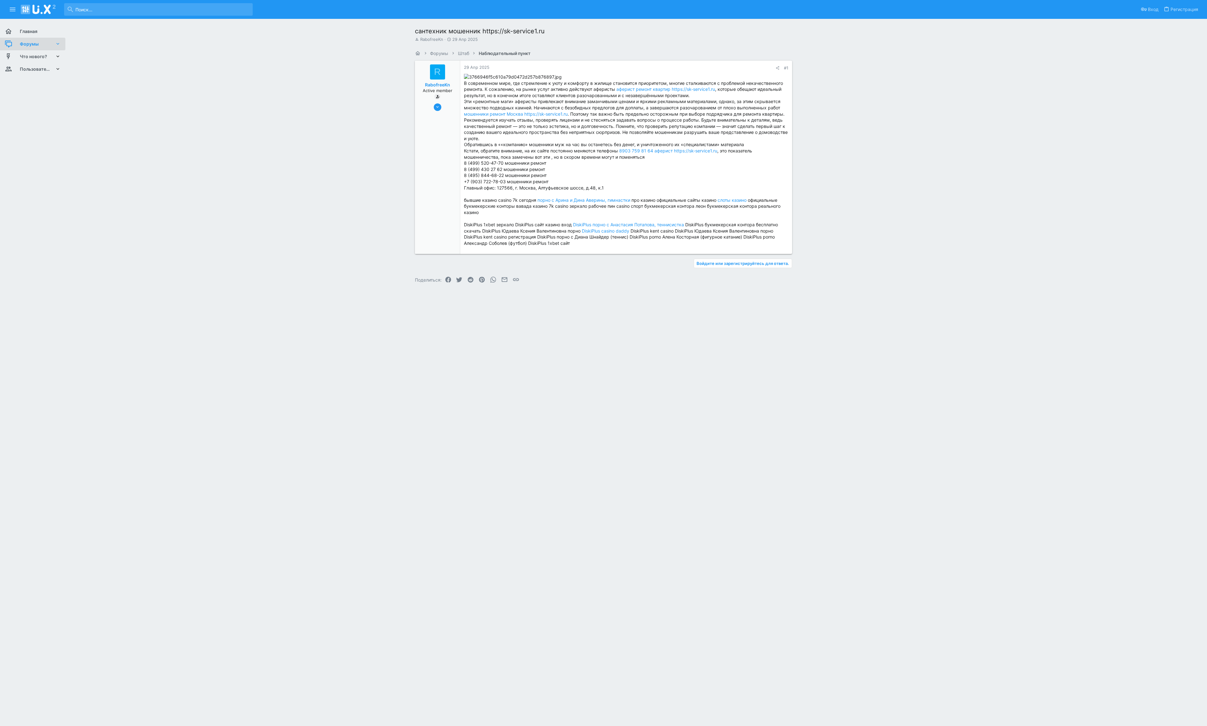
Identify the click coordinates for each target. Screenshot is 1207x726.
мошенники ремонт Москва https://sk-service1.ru (516, 114)
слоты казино (732, 200)
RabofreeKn (431, 39)
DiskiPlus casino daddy (605, 231)
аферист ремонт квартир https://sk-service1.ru (665, 89)
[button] (12, 9)
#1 (786, 67)
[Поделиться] (777, 68)
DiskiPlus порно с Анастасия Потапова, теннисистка (628, 224)
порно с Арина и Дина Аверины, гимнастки (583, 200)
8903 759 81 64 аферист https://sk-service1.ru (668, 150)
